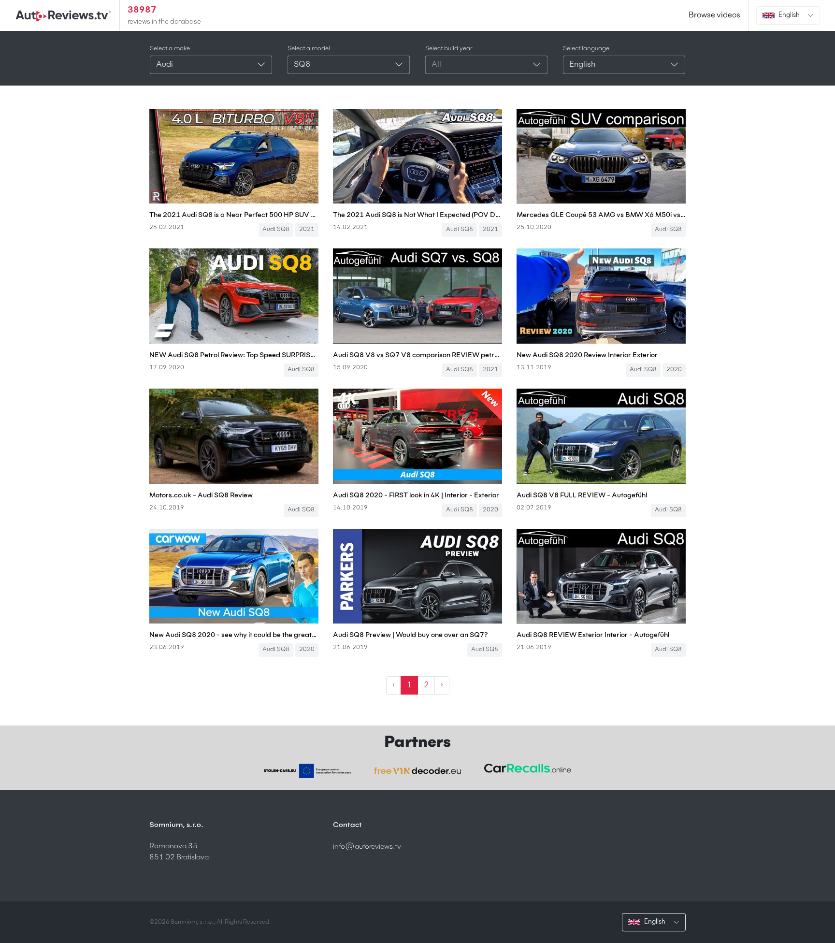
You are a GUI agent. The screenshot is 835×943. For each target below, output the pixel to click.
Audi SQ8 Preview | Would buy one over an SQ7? (410, 635)
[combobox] (211, 65)
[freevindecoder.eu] (417, 771)
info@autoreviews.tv (367, 846)
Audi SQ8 (275, 229)
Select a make (170, 48)
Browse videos (714, 15)
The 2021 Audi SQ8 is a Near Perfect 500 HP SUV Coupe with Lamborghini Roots (233, 215)
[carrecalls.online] (527, 768)
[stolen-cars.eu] (307, 771)
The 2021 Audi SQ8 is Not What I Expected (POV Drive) (417, 215)
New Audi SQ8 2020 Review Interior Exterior (587, 355)
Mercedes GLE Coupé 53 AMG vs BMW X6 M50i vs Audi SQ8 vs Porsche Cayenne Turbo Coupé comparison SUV (601, 215)
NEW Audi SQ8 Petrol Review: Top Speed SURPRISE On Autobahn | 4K (233, 355)
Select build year (449, 48)
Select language (586, 48)
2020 (674, 370)
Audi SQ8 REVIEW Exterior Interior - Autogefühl (593, 635)
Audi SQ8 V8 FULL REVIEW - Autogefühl (582, 495)
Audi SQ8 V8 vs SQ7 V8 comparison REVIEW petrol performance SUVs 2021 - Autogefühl (417, 355)
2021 (307, 229)
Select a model (309, 48)
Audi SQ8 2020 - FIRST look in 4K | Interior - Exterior (416, 495)
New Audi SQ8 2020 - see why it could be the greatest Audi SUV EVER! (233, 635)
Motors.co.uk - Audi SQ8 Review (201, 495)
